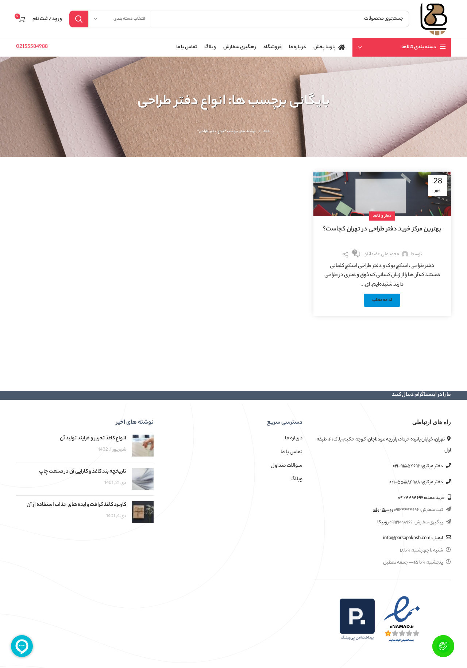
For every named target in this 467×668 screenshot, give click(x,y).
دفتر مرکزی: (418, 466)
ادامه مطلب (382, 300)
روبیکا (387, 510)
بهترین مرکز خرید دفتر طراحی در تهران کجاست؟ (382, 229)
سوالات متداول (286, 466)
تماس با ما (291, 452)
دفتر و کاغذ (382, 216)
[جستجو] (78, 19)
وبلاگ (296, 480)
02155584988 (32, 47)
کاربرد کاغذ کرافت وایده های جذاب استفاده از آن (76, 505)
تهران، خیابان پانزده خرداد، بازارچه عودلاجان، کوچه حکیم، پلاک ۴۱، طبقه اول (384, 445)
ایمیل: (413, 538)
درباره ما (293, 439)
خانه (266, 132)
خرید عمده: (421, 498)
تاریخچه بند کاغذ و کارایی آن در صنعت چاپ (82, 471)
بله (376, 510)
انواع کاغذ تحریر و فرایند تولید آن (93, 438)
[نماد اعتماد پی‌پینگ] (357, 619)
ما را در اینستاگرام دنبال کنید (421, 395)
